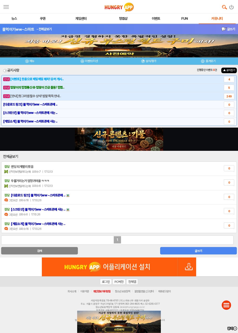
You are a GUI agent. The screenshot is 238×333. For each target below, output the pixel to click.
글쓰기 (231, 29)
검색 (39, 251)
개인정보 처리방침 (101, 291)
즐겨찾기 (210, 61)
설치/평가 (150, 61)
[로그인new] (231, 6)
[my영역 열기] (6, 6)
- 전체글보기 (44, 29)
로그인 (106, 282)
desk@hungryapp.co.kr (132, 307)
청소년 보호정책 (122, 291)
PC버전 (119, 282)
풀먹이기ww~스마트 (18, 29)
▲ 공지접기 (229, 70)
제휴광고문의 (164, 291)
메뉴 (32, 61)
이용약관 (84, 291)
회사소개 (72, 291)
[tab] (30, 62)
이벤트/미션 (91, 61)
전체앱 (132, 282)
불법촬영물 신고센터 (144, 291)
